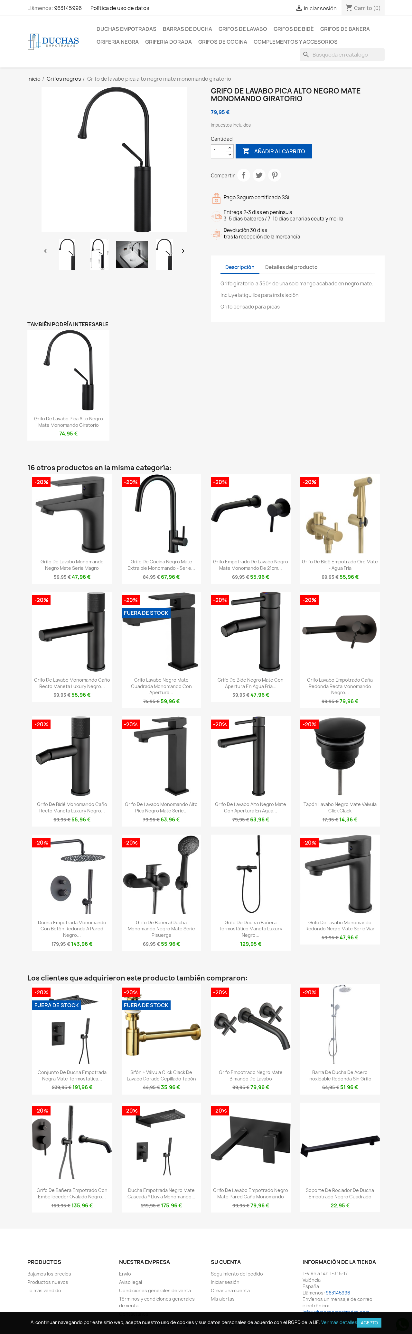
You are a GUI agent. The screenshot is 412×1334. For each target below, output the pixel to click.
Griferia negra (118, 41)
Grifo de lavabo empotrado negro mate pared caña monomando (250, 1193)
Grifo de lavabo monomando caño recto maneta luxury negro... (72, 683)
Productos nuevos (47, 1282)
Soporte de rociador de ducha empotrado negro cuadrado (340, 1193)
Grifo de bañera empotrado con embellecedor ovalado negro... (72, 1193)
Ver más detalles (339, 1322)
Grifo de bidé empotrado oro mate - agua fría (340, 565)
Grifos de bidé (294, 28)
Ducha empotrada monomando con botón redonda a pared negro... (72, 928)
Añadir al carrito (273, 151)
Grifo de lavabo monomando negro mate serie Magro (72, 565)
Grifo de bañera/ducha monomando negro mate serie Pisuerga (161, 928)
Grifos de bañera (345, 28)
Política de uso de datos (119, 8)
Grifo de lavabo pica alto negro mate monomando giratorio (68, 422)
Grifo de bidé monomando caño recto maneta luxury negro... (72, 807)
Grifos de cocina (222, 41)
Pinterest (274, 175)
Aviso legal (130, 1282)
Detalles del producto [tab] (291, 267)
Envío (125, 1274)
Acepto (369, 1323)
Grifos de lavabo (243, 28)
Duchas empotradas (126, 28)
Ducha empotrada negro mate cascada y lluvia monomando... (161, 1193)
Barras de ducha (187, 28)
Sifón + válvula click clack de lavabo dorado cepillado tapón (161, 1075)
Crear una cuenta (230, 1290)
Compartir (243, 175)
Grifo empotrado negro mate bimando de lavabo (251, 1075)
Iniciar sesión (225, 1282)
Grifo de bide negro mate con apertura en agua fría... (251, 683)
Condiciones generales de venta (155, 1290)
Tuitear (259, 175)
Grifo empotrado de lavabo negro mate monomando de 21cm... (250, 565)
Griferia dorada (168, 41)
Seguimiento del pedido (237, 1274)
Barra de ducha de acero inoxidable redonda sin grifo (339, 1075)
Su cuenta (226, 1262)
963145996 (68, 8)
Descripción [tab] (240, 267)
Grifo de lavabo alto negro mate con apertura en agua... (250, 807)
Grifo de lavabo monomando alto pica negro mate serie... (161, 807)
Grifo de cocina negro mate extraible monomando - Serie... (161, 565)
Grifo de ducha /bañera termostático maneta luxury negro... (250, 928)
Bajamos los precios (49, 1274)
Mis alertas (223, 1299)
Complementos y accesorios (296, 41)
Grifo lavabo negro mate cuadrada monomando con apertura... (161, 686)
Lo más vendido (44, 1290)
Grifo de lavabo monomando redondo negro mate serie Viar (340, 925)
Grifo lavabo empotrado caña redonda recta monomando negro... (340, 686)
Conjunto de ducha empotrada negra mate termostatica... (72, 1075)
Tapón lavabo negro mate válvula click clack (340, 807)
